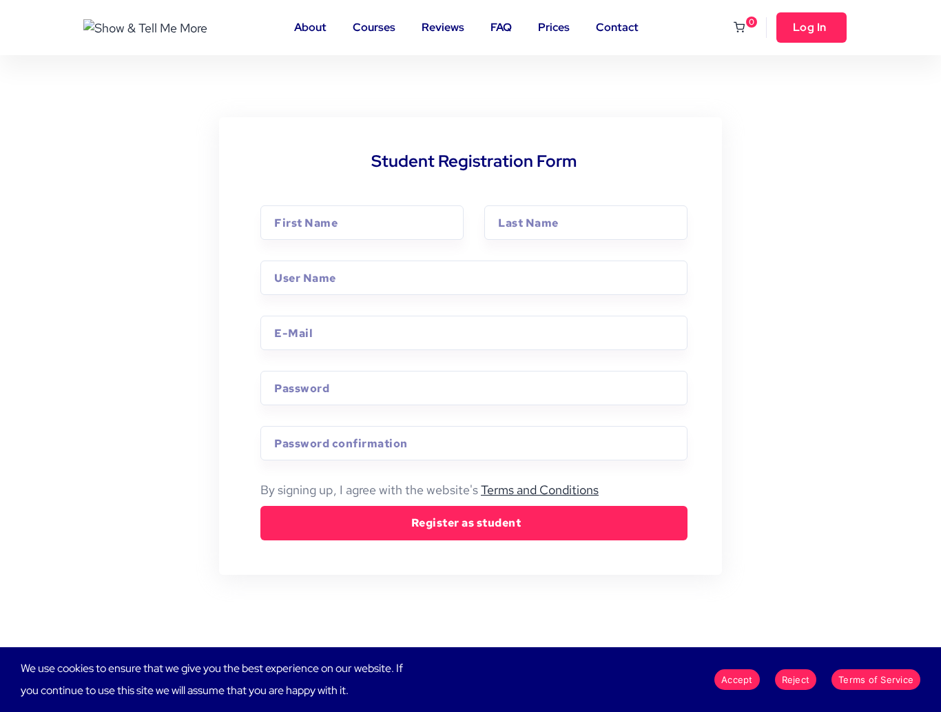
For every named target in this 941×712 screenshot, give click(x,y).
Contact (617, 27)
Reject (796, 679)
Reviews (443, 27)
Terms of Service (875, 679)
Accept (737, 679)
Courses (374, 27)
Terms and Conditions (540, 490)
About (310, 27)
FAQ (501, 27)
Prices (554, 27)
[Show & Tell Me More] (145, 27)
